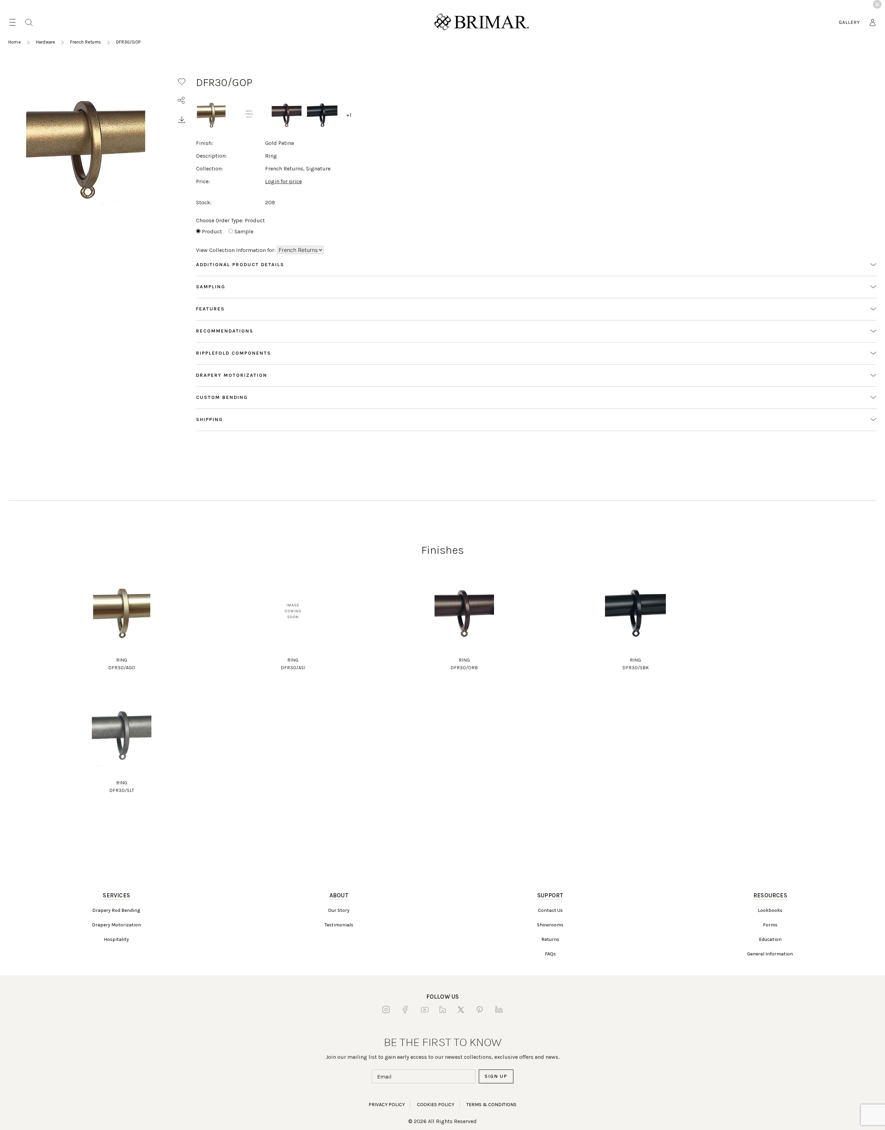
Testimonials (339, 925)
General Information (770, 954)
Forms (770, 925)
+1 (349, 115)
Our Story (339, 910)
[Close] (877, 4)
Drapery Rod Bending (116, 910)
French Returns (85, 42)
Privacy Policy (387, 1105)
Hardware (45, 42)
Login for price (283, 181)
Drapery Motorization (116, 925)
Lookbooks (770, 910)
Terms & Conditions (491, 1105)
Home (14, 42)
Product (212, 231)
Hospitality (116, 939)
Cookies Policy (435, 1105)
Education (770, 939)
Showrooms (550, 925)
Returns (550, 939)
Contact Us (550, 910)
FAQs (550, 954)
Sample (243, 231)
